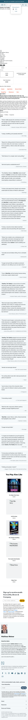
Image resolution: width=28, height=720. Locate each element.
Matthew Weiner (5, 52)
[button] (14, 51)
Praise (1, 116)
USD (16, 9)
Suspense (12, 114)
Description (2, 93)
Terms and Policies (5, 708)
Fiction (1, 114)
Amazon (2, 89)
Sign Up (22, 600)
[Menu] (2, 4)
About (2, 701)
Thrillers (6, 114)
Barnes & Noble (18, 89)
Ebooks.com (11, 92)
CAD (16, 11)
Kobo (18, 92)
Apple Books (9, 89)
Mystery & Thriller (4, 112)
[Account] (23, 5)
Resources (3, 704)
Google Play (3, 92)
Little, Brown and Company (6, 60)
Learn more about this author (7, 656)
